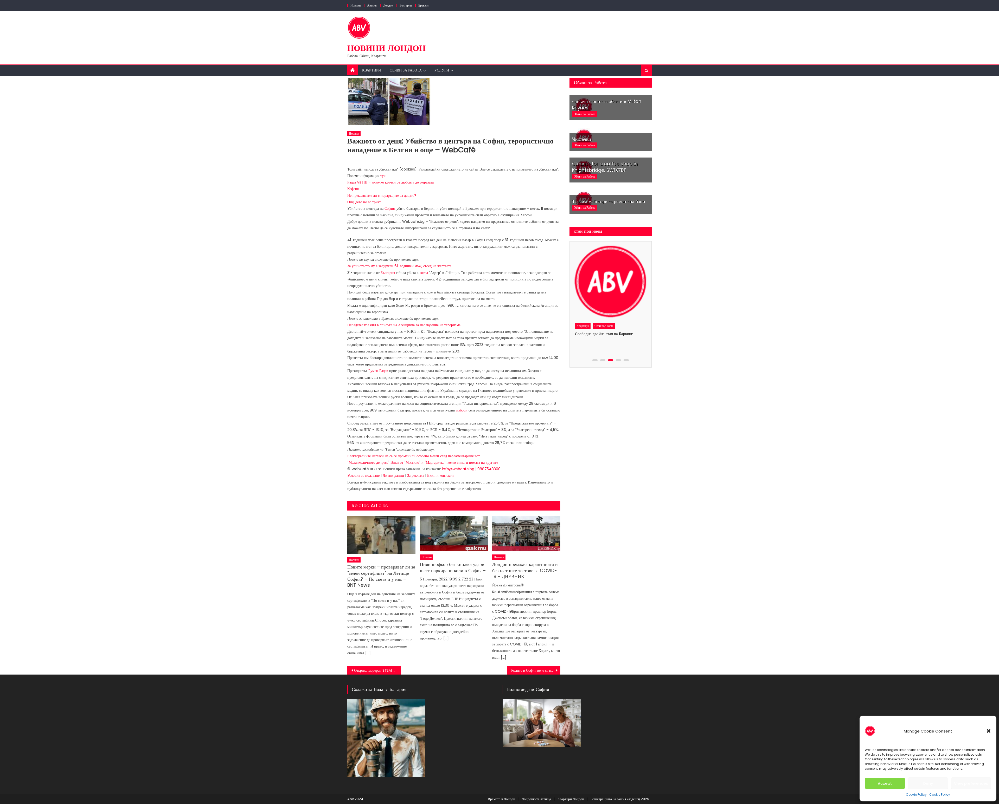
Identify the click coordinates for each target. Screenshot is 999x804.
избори (462, 410)
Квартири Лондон (571, 798)
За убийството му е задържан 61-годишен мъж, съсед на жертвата (399, 266)
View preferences (971, 783)
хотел (424, 272)
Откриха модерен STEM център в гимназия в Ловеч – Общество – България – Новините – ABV (377, 670)
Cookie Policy (916, 794)
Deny (928, 783)
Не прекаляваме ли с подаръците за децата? (381, 195)
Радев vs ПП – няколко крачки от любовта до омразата (390, 182)
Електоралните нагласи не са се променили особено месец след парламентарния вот (413, 456)
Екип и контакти (440, 475)
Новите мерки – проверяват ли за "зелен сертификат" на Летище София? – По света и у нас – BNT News (381, 576)
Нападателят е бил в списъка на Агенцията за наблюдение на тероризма (403, 325)
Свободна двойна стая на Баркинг (604, 333)
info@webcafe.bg (458, 469)
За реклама (416, 475)
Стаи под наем (603, 326)
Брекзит (423, 5)
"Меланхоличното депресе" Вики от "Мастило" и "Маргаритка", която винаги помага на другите (422, 462)
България (406, 5)
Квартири (371, 70)
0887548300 (489, 469)
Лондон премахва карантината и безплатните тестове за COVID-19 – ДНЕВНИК (525, 570)
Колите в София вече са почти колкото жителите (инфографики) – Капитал (535, 670)
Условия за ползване (364, 475)
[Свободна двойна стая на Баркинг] (610, 282)
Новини (355, 5)
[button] (988, 731)
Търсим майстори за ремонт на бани (608, 201)
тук (383, 175)
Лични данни (394, 475)
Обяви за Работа (406, 70)
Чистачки (581, 139)
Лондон (388, 5)
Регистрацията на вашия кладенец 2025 (620, 798)
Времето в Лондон (501, 798)
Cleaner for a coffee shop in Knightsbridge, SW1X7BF (605, 166)
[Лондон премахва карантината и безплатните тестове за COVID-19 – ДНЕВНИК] (526, 533)
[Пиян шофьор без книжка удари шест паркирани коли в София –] (454, 533)
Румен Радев (378, 370)
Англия (372, 5)
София (390, 208)
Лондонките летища (536, 798)
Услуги (441, 70)
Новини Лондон (386, 48)
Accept (885, 783)
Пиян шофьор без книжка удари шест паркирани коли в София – (453, 567)
